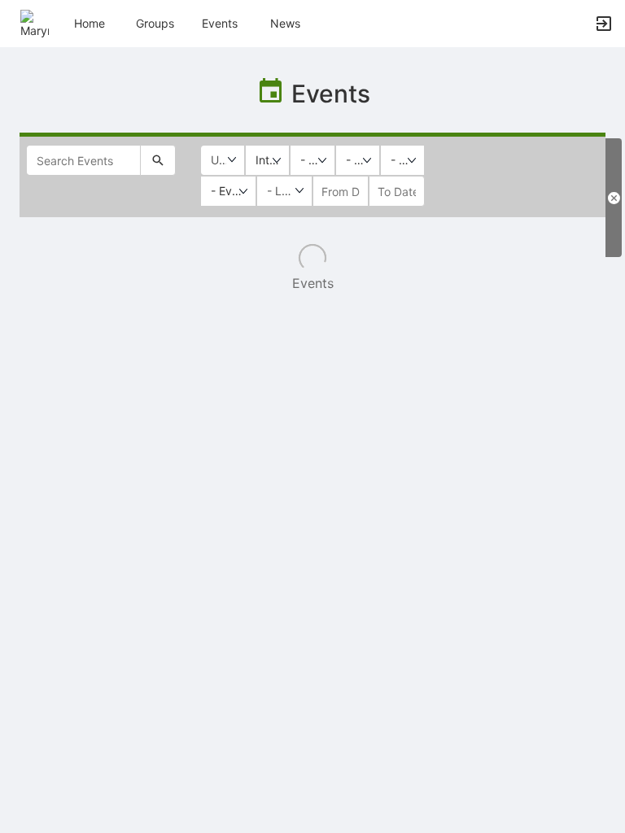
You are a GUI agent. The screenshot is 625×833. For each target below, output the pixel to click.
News (285, 23)
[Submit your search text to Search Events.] (158, 160)
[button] (34, 22)
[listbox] (267, 160)
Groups (155, 23)
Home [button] (89, 23)
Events (220, 23)
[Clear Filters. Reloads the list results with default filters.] (613, 197)
